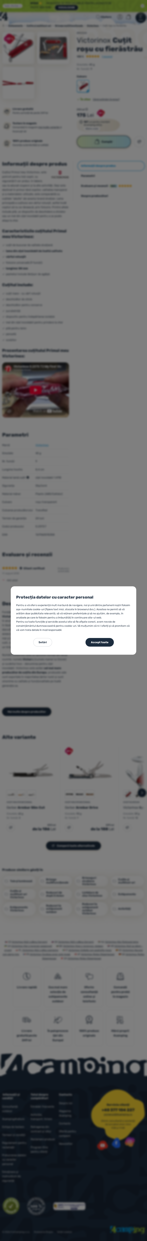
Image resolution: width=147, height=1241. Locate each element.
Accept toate (99, 642)
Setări (43, 642)
